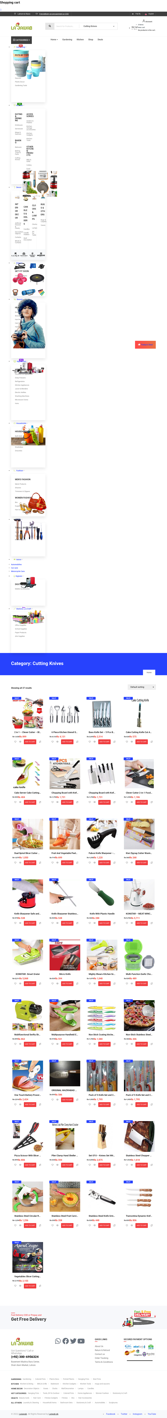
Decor (18, 187)
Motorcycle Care (18, 571)
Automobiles (16, 564)
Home (53, 39)
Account (148, 22)
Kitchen (19, 104)
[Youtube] (81, 1341)
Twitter (123, 1414)
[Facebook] (65, 1341)
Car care (14, 568)
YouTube (151, 1414)
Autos (18, 559)
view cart (141, 27)
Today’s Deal (147, 344)
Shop (90, 39)
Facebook (110, 1414)
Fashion (19, 471)
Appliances (21, 360)
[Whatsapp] (58, 1341)
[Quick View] (20, 742)
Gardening (20, 46)
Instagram (137, 1414)
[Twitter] (73, 1341)
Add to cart (30, 742)
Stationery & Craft (23, 608)
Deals (100, 39)
